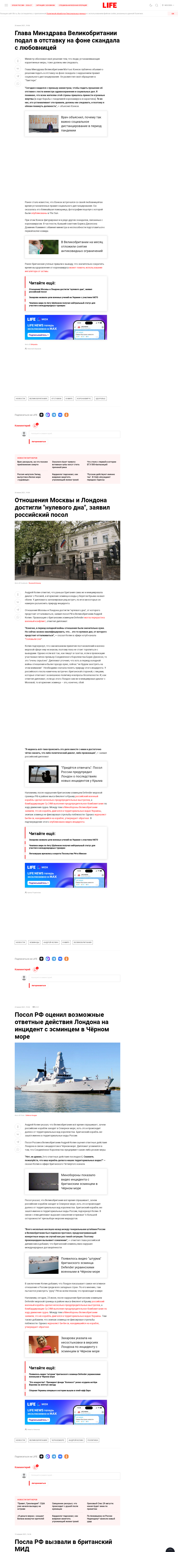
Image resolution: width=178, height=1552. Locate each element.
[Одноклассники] (66, 414)
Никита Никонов (33, 1485)
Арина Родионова (34, 892)
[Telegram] (54, 414)
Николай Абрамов (34, 349)
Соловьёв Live (33, 638)
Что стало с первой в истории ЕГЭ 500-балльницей (101, 463)
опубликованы (39, 213)
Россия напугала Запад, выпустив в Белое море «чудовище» (29, 477)
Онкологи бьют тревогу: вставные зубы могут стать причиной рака (65, 464)
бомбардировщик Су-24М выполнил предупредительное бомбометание (64, 803)
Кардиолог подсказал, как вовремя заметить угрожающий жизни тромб (65, 477)
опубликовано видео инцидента (66, 821)
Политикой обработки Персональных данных (66, 13)
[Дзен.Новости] (41, 414)
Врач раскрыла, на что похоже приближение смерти (32, 463)
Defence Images (31, 1115)
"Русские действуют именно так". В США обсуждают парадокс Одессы (101, 477)
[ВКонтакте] (60, 414)
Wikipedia (34, 344)
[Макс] (47, 414)
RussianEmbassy (35, 583)
